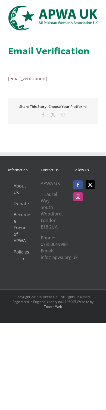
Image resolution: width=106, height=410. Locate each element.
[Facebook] (78, 184)
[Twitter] (90, 184)
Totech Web (53, 306)
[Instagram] (78, 196)
